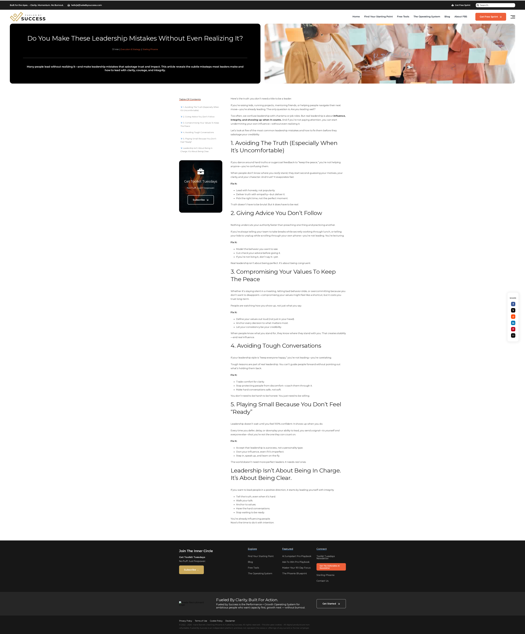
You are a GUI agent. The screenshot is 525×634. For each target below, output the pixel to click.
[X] (513, 310)
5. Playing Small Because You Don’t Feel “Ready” (198, 140)
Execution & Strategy (131, 49)
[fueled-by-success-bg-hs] (27, 13)
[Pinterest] (513, 329)
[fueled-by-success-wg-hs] (192, 602)
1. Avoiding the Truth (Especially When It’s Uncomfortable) (199, 109)
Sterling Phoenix (150, 49)
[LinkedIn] (513, 323)
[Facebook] (513, 304)
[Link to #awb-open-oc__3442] (513, 16)
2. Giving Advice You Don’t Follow (198, 116)
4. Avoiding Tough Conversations (198, 132)
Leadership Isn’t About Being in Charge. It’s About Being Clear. (196, 150)
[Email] (513, 335)
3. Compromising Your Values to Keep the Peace (199, 124)
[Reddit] (513, 316)
